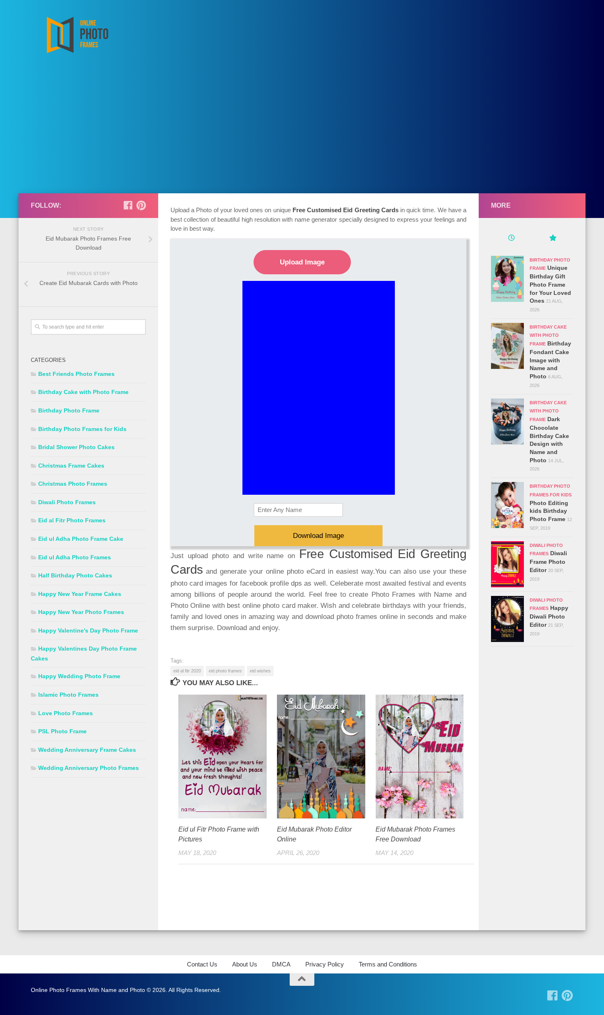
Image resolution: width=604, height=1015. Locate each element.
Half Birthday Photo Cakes (75, 575)
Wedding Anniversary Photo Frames (88, 768)
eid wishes (260, 670)
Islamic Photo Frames (68, 694)
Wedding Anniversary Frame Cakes (87, 749)
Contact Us (202, 964)
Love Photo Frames (65, 713)
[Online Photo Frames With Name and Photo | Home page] (77, 34)
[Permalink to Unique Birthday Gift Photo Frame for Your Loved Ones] (507, 279)
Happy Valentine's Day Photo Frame (88, 630)
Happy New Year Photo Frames (81, 612)
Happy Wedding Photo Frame (79, 676)
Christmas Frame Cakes (71, 465)
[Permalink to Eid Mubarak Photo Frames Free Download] (420, 756)
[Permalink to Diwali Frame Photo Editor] (507, 564)
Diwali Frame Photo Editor (548, 561)
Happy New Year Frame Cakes (79, 594)
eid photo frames (225, 670)
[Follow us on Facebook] (128, 205)
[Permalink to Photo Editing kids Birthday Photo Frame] (507, 505)
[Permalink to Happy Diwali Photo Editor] (507, 619)
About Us (244, 964)
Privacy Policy (324, 964)
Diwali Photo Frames (67, 502)
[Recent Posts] (511, 239)
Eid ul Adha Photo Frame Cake (80, 538)
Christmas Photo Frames (72, 483)
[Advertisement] (302, 131)
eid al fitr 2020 (187, 670)
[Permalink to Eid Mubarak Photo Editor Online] (321, 756)
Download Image (318, 536)
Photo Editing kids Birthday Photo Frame (549, 511)
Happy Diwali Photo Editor (549, 616)
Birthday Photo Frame (68, 410)
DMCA (281, 964)
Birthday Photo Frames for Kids (82, 429)
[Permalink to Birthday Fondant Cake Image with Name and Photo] (507, 346)
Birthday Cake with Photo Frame (83, 392)
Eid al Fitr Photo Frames (72, 520)
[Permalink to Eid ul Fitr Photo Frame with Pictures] (222, 756)
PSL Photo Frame (62, 731)
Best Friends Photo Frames (76, 374)
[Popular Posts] (552, 239)
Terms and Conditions (388, 964)
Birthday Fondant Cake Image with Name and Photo (550, 360)
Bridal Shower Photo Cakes (76, 447)
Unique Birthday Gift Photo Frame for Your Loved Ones (550, 284)
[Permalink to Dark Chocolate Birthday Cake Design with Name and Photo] (507, 422)
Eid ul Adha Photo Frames (74, 557)
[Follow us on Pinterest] (141, 205)
